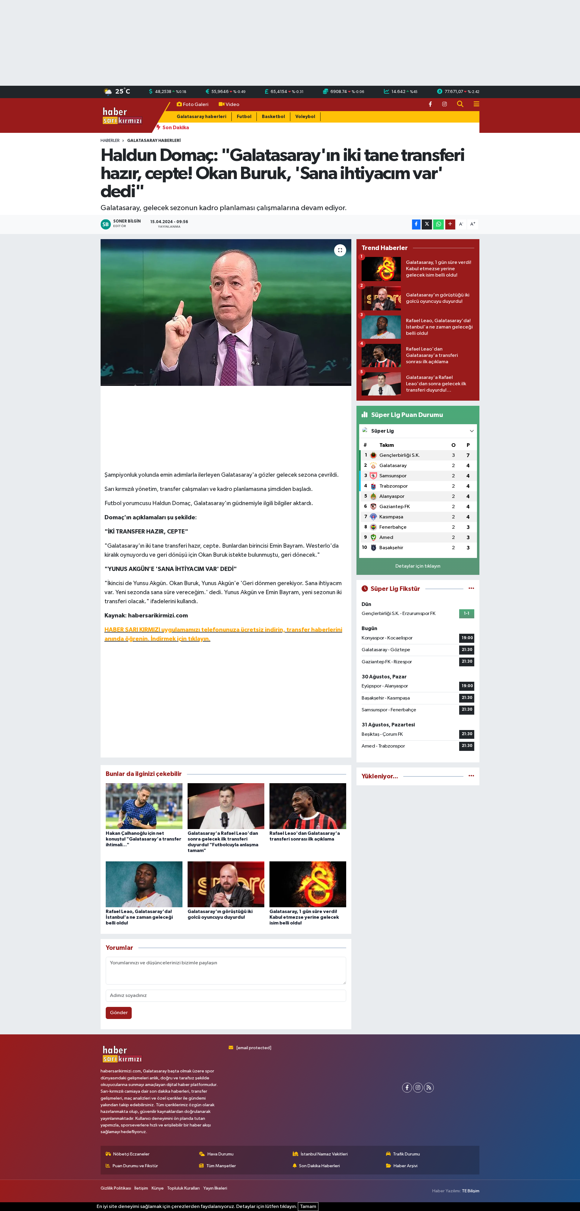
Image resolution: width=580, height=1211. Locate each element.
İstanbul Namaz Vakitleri (324, 1154)
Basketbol (273, 116)
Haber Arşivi (405, 1166)
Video (232, 104)
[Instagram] (418, 1088)
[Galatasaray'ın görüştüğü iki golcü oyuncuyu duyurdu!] (226, 884)
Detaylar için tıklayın (417, 566)
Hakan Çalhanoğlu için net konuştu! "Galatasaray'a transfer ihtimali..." (143, 839)
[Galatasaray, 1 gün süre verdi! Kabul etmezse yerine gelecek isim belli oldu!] (307, 884)
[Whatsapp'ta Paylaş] (438, 224)
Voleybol (305, 116)
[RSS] (429, 1088)
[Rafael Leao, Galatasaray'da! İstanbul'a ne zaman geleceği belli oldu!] (144, 884)
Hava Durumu (221, 1154)
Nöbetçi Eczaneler (131, 1154)
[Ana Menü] (474, 104)
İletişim (141, 1188)
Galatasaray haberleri (201, 116)
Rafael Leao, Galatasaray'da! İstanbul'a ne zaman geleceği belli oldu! (139, 917)
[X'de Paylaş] (427, 224)
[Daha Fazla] (450, 224)
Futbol (244, 116)
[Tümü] (471, 776)
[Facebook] (407, 1088)
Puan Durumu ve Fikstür (135, 1166)
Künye (158, 1188)
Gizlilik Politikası (116, 1188)
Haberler (110, 141)
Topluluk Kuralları (183, 1188)
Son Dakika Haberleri (319, 1166)
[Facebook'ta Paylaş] (416, 224)
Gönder (119, 1012)
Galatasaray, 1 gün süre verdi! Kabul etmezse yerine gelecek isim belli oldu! (304, 917)
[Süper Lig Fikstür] (471, 588)
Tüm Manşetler (221, 1166)
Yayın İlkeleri (215, 1188)
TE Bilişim (470, 1191)
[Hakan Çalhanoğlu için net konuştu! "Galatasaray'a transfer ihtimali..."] (144, 806)
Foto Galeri (195, 104)
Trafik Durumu (406, 1154)
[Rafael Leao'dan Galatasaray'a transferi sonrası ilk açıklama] (307, 806)
